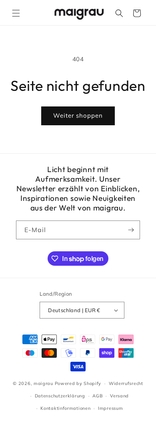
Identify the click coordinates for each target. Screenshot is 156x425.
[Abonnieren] (131, 230)
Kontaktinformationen (65, 408)
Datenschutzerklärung (60, 396)
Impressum (110, 408)
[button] (16, 13)
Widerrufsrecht (126, 383)
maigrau (43, 383)
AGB (97, 396)
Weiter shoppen (78, 115)
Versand (119, 396)
